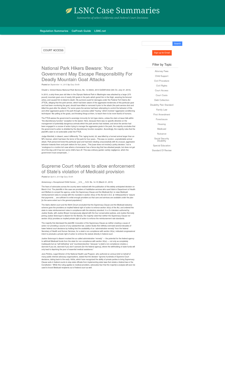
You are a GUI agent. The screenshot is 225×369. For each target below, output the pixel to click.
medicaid (161, 128)
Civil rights (161, 85)
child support (161, 75)
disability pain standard (161, 104)
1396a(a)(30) (120, 194)
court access (161, 90)
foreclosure (161, 119)
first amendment (161, 114)
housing (162, 124)
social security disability (161, 139)
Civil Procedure (161, 80)
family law (161, 109)
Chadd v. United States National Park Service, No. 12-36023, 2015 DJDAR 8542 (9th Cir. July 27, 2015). (86, 90)
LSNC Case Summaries (117, 10)
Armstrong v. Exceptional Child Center (59, 182)
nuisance (161, 133)
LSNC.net (100, 31)
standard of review (161, 150)
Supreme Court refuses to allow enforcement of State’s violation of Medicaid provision (88, 168)
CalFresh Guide (81, 31)
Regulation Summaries (54, 31)
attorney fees (161, 71)
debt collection (161, 100)
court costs (162, 95)
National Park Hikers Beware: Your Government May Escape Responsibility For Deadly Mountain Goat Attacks (87, 73)
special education (161, 145)
